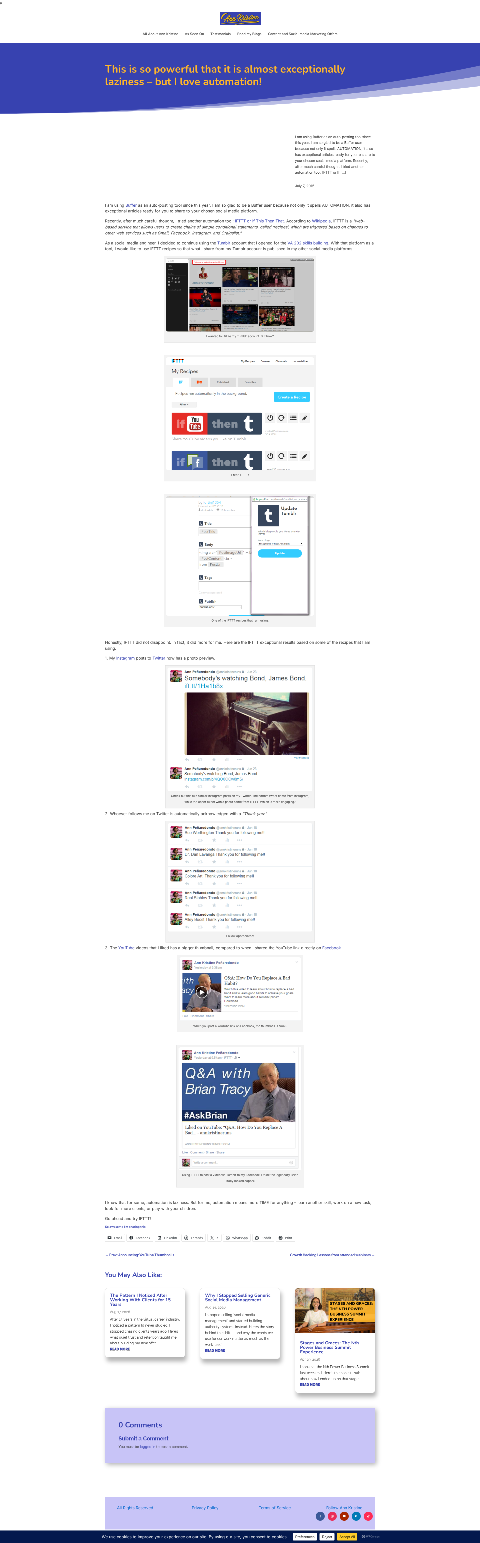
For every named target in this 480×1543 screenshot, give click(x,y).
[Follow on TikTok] (368, 1516)
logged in (147, 1446)
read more (120, 1349)
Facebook (331, 947)
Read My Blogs (249, 34)
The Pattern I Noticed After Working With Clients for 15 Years (140, 1299)
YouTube (126, 947)
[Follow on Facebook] (320, 1516)
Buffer (131, 205)
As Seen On (194, 34)
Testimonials (220, 34)
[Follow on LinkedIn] (356, 1516)
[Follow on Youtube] (344, 1516)
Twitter (158, 658)
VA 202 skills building (308, 242)
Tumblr (223, 242)
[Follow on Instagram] (332, 1516)
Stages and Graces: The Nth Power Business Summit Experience (329, 1347)
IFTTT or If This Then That (259, 220)
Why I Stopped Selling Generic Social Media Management (237, 1297)
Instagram (125, 658)
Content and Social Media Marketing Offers (303, 34)
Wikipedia (321, 220)
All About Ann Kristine (160, 34)
